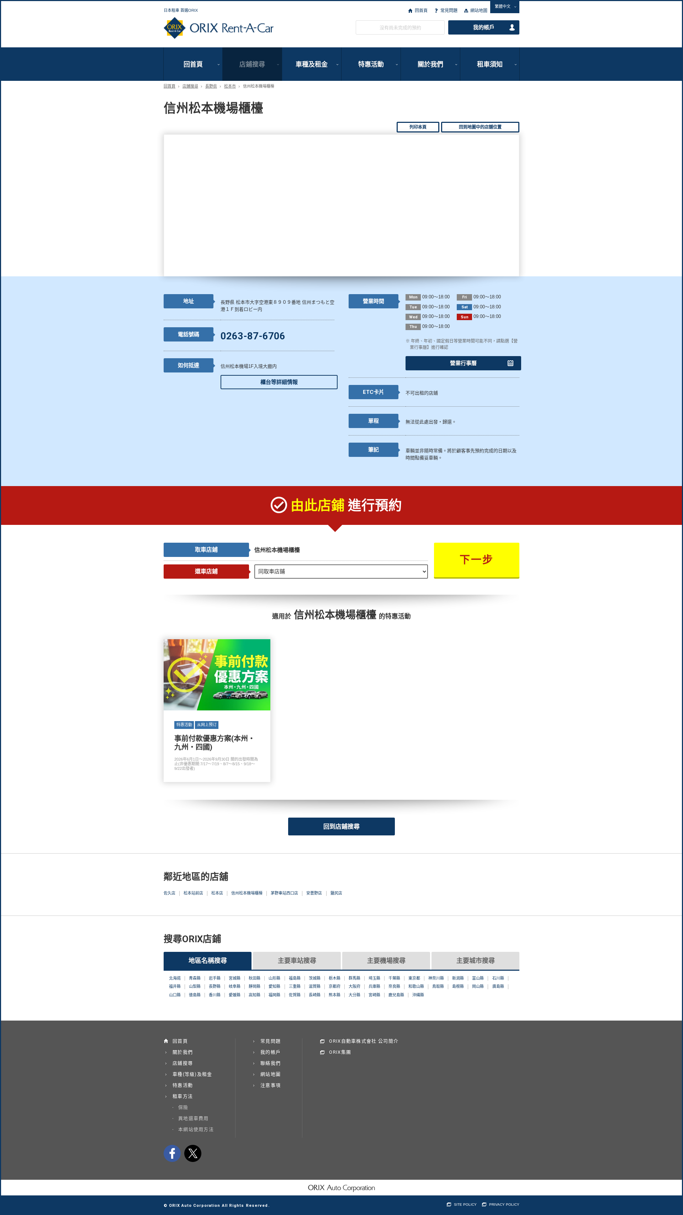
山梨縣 (195, 986)
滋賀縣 (315, 986)
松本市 (230, 86)
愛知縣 (274, 986)
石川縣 (498, 978)
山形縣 (274, 978)
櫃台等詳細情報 (279, 382)
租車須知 (490, 64)
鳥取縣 (438, 986)
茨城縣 (315, 978)
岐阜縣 (234, 986)
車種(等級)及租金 (192, 1074)
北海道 (175, 978)
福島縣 (295, 978)
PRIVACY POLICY (504, 1204)
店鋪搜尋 (252, 64)
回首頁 (421, 10)
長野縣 (215, 986)
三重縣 (295, 986)
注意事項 (270, 1085)
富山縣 (478, 978)
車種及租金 (312, 64)
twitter (192, 1153)
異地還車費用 (193, 1118)
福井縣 (175, 986)
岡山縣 (478, 986)
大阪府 (354, 986)
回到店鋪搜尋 (341, 826)
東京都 (414, 978)
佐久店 (169, 893)
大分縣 (354, 995)
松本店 (217, 893)
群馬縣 (354, 978)
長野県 (211, 86)
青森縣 (195, 978)
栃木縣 (334, 978)
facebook (172, 1153)
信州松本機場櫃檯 (247, 893)
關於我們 (430, 64)
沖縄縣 (418, 995)
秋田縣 (254, 978)
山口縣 (175, 995)
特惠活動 (371, 64)
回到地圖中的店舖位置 (480, 127)
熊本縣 (334, 995)
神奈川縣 (436, 978)
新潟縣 (458, 978)
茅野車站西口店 (284, 893)
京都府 (334, 986)
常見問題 (448, 10)
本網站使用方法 (196, 1129)
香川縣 (215, 995)
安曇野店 (314, 893)
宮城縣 (234, 978)
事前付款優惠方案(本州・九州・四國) (217, 710)
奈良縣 (394, 986)
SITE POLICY (465, 1204)
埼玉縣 (374, 978)
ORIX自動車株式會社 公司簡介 (363, 1041)
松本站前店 (193, 893)
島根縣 (458, 986)
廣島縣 (498, 986)
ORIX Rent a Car (219, 28)
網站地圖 (478, 10)
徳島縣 (195, 995)
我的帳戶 (483, 27)
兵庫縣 (374, 986)
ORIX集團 (340, 1052)
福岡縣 (274, 995)
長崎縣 (315, 995)
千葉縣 (394, 978)
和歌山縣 (416, 986)
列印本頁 (418, 127)
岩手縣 (215, 978)
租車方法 (183, 1096)
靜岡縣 (254, 986)
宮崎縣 (374, 995)
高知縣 (254, 995)
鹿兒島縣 (396, 995)
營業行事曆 (463, 363)
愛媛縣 (234, 995)
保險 (183, 1107)
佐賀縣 (295, 995)
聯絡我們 (270, 1063)
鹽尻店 (336, 893)
